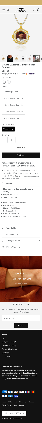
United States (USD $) (12, 413)
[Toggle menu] (3, 9)
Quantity (5, 135)
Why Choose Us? (9, 342)
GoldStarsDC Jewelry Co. (15, 419)
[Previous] (3, 2)
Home (4, 334)
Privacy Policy (6, 405)
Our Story (5, 353)
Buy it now (21, 155)
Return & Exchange (9, 349)
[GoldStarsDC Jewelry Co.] (21, 9)
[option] (21, 34)
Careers (31, 402)
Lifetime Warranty (9, 345)
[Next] (38, 2)
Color (6, 78)
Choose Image (8, 129)
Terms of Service (19, 405)
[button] (21, 74)
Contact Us (6, 356)
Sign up (21, 325)
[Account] (33, 9)
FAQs (4, 338)
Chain (4, 87)
